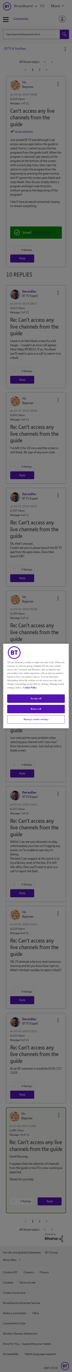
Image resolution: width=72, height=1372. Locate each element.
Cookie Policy (30, 687)
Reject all (36, 709)
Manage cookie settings (36, 719)
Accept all (36, 698)
